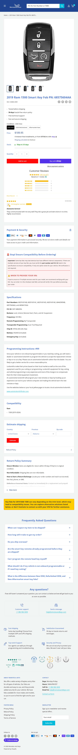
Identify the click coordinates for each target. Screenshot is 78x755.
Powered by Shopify (10, 749)
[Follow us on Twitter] (8, 736)
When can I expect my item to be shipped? (26, 528)
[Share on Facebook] (59, 101)
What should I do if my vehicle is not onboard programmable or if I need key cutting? (36, 567)
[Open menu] (5, 6)
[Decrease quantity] (17, 154)
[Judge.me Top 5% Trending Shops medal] (50, 665)
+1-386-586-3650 (22, 612)
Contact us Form (48, 694)
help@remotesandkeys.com (56, 612)
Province (35, 429)
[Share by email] (70, 101)
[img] (11, 201)
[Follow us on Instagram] (12, 736)
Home (6, 15)
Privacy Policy (9, 709)
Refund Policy (11, 450)
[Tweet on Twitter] (66, 101)
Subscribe (48, 723)
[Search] (62, 6)
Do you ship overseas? (17, 542)
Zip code (60, 429)
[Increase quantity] (27, 154)
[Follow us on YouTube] (16, 736)
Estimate (13, 440)
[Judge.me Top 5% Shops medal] (66, 659)
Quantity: (10, 154)
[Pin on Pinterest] (62, 101)
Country (10, 429)
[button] (28, 181)
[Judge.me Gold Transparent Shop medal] (50, 659)
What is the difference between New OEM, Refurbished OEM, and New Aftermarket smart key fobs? (36, 577)
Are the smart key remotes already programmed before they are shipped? (35, 550)
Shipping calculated (21, 140)
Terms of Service (10, 718)
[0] (72, 6)
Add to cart (22, 161)
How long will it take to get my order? (25, 535)
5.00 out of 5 (44, 175)
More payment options (55, 166)
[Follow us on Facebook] (5, 736)
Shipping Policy (9, 715)
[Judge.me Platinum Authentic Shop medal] (42, 659)
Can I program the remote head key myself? (27, 559)
